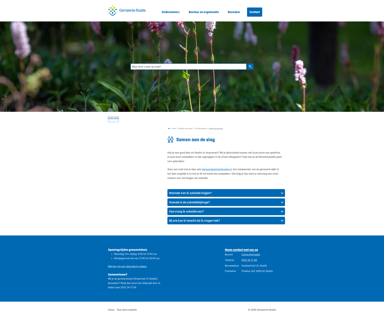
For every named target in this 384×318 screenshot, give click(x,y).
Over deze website (127, 309)
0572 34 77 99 (249, 260)
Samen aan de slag (216, 128)
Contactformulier (251, 254)
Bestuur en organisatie (204, 12)
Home (174, 128)
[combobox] (188, 66)
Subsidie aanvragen (185, 128)
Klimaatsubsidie (201, 128)
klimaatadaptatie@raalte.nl (217, 169)
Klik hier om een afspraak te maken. (127, 266)
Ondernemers (171, 12)
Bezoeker (234, 12)
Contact (254, 12)
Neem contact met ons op (241, 250)
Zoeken (250, 67)
